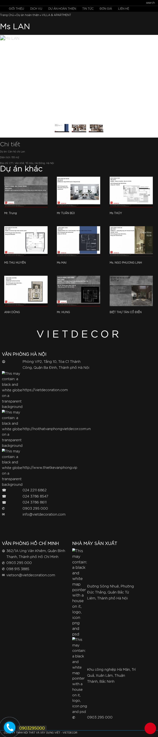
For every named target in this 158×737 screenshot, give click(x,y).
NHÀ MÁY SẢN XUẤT (94, 544)
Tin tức (87, 9)
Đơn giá (106, 9)
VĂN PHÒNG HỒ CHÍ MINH (30, 544)
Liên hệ (123, 9)
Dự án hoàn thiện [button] (62, 9)
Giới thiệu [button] (16, 9)
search (150, 3)
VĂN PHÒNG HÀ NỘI (24, 354)
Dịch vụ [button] (36, 9)
